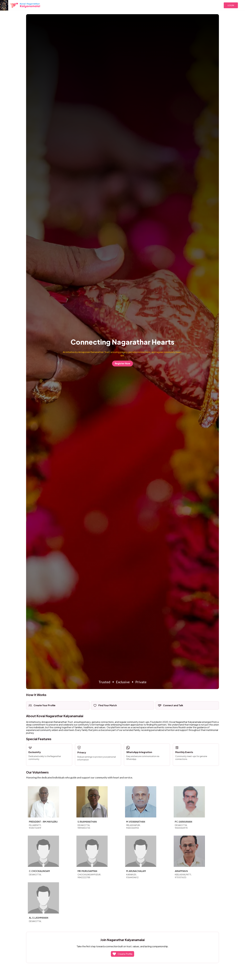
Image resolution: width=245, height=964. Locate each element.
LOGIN (231, 5)
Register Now (122, 363)
